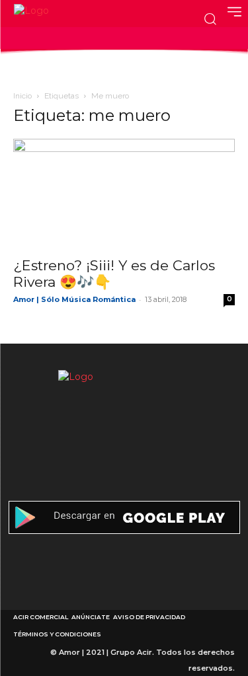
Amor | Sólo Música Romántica (74, 299)
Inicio (22, 95)
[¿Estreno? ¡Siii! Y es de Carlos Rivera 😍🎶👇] (124, 193)
